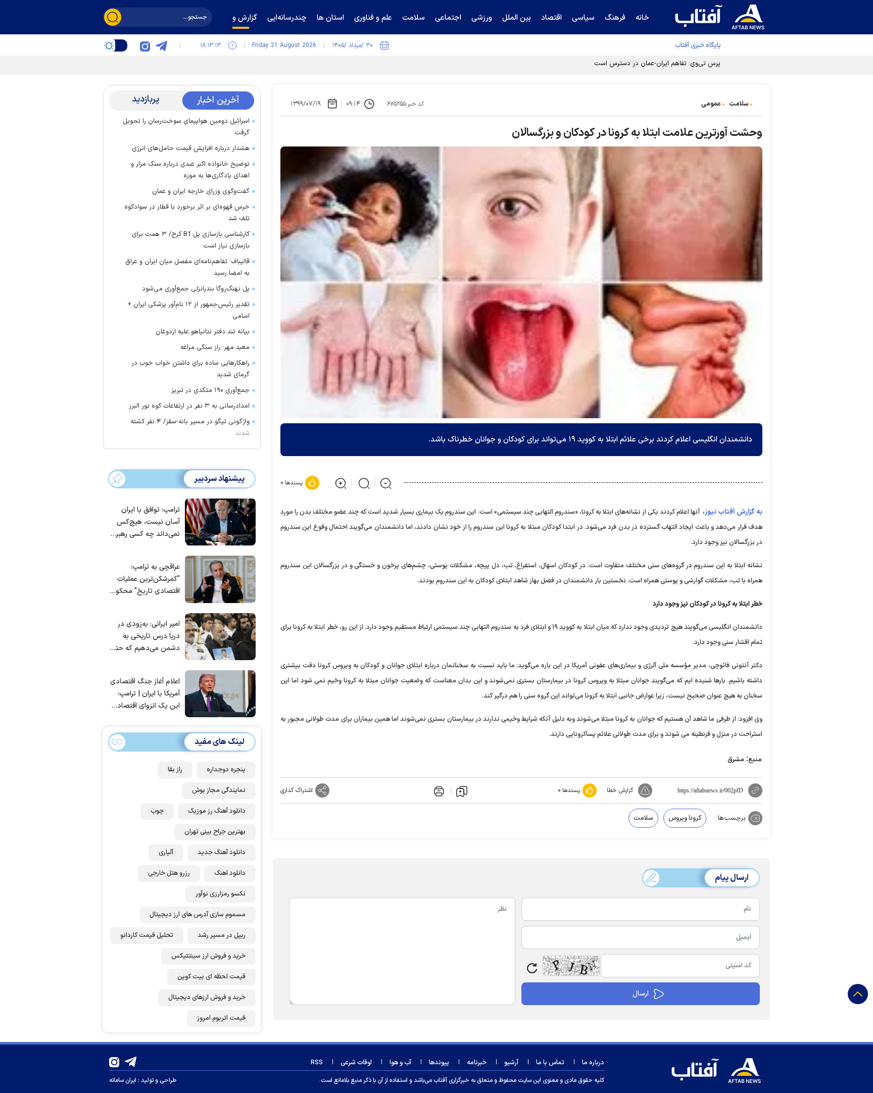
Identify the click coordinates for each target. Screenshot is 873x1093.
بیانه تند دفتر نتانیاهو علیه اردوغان (203, 332)
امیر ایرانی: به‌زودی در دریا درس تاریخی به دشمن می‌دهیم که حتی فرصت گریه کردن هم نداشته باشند (145, 637)
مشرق (736, 760)
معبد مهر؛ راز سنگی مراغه (215, 347)
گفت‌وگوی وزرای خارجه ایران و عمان (201, 191)
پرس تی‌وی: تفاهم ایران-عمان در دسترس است (657, 64)
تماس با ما (550, 1063)
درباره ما (593, 1063)
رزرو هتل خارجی (169, 873)
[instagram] (145, 45)
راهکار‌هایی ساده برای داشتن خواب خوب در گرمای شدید (190, 369)
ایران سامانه (122, 1080)
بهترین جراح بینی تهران (215, 832)
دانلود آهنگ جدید (222, 853)
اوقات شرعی (356, 1063)
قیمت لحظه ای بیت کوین (211, 977)
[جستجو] (112, 17)
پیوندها (439, 1063)
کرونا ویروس (684, 818)
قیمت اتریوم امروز (221, 1018)
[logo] (722, 15)
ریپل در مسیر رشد (222, 935)
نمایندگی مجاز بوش (219, 790)
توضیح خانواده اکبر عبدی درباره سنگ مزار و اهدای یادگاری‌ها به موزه (190, 170)
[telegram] (161, 45)
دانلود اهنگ (230, 873)
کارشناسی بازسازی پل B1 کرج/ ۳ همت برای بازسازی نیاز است (191, 240)
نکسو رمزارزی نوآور (221, 894)
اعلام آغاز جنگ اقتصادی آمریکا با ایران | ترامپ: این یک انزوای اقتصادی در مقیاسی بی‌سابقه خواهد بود (145, 694)
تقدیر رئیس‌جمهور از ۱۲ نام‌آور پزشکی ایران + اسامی (188, 310)
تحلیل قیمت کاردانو (146, 935)
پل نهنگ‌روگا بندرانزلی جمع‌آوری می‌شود (196, 289)
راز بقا (175, 770)
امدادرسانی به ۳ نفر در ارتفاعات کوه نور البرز (189, 406)
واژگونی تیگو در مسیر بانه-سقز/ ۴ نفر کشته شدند (190, 427)
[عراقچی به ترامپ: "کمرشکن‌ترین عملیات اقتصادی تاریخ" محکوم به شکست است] (218, 578)
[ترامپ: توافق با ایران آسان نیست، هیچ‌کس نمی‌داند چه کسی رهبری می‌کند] (218, 521)
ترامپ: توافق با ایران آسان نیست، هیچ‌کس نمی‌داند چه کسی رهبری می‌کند (145, 522)
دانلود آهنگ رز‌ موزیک (217, 811)
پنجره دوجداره (226, 770)
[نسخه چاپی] (438, 790)
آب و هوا (400, 1063)
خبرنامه (477, 1063)
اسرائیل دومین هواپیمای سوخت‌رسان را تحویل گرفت (186, 127)
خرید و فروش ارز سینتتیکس (208, 956)
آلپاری (166, 853)
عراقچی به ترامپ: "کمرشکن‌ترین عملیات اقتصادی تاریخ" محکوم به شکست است (145, 580)
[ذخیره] (462, 791)
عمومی (711, 104)
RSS (317, 1063)
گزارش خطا (620, 790)
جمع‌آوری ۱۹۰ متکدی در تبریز (210, 390)
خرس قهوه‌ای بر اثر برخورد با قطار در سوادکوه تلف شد (187, 213)
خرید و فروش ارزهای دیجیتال (207, 997)
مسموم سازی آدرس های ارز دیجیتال (198, 915)
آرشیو (511, 1063)
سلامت (739, 104)
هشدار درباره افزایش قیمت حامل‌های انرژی (191, 148)
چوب (157, 811)
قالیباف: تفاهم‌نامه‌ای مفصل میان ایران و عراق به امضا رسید (187, 267)
